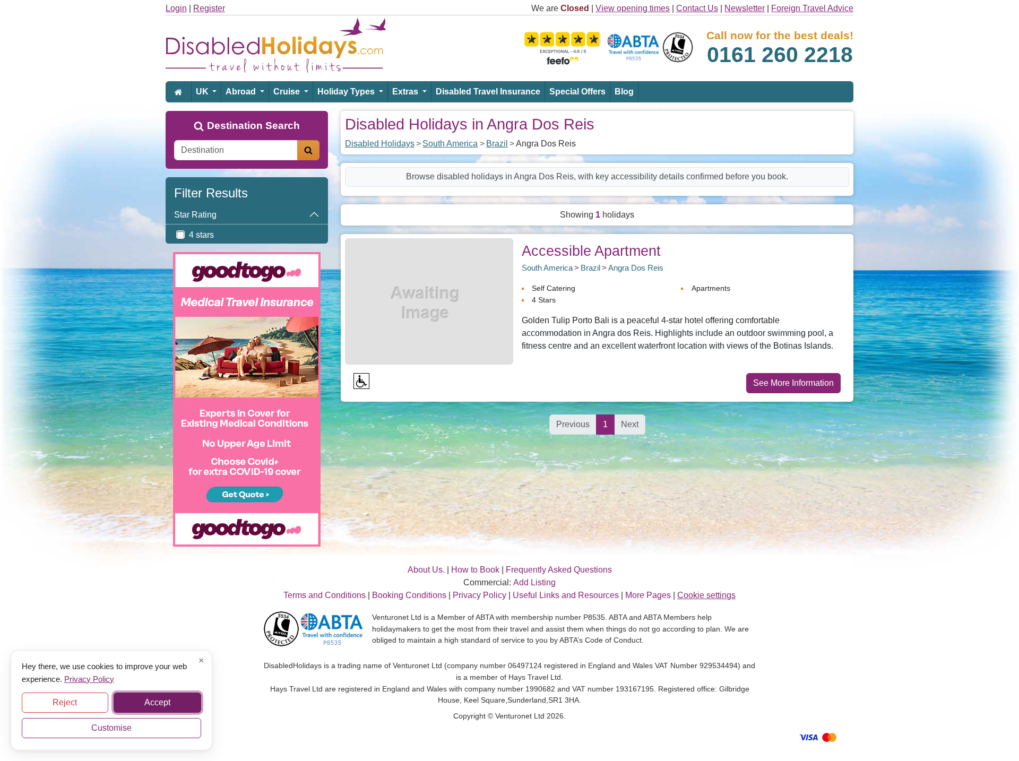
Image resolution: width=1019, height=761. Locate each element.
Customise (111, 727)
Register (209, 8)
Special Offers (577, 91)
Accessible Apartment (591, 251)
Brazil (497, 143)
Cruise (287, 91)
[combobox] (236, 150)
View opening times (632, 8)
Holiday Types (347, 91)
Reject (65, 702)
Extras (406, 91)
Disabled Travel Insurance (488, 91)
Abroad (242, 91)
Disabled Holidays (379, 143)
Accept (157, 702)
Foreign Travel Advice (812, 8)
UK (203, 91)
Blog (624, 91)
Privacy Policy (89, 678)
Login (176, 8)
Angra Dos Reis (635, 267)
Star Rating (195, 214)
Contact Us (697, 8)
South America (450, 143)
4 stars (201, 234)
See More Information (793, 382)
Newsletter (744, 8)
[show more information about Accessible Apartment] (429, 300)
